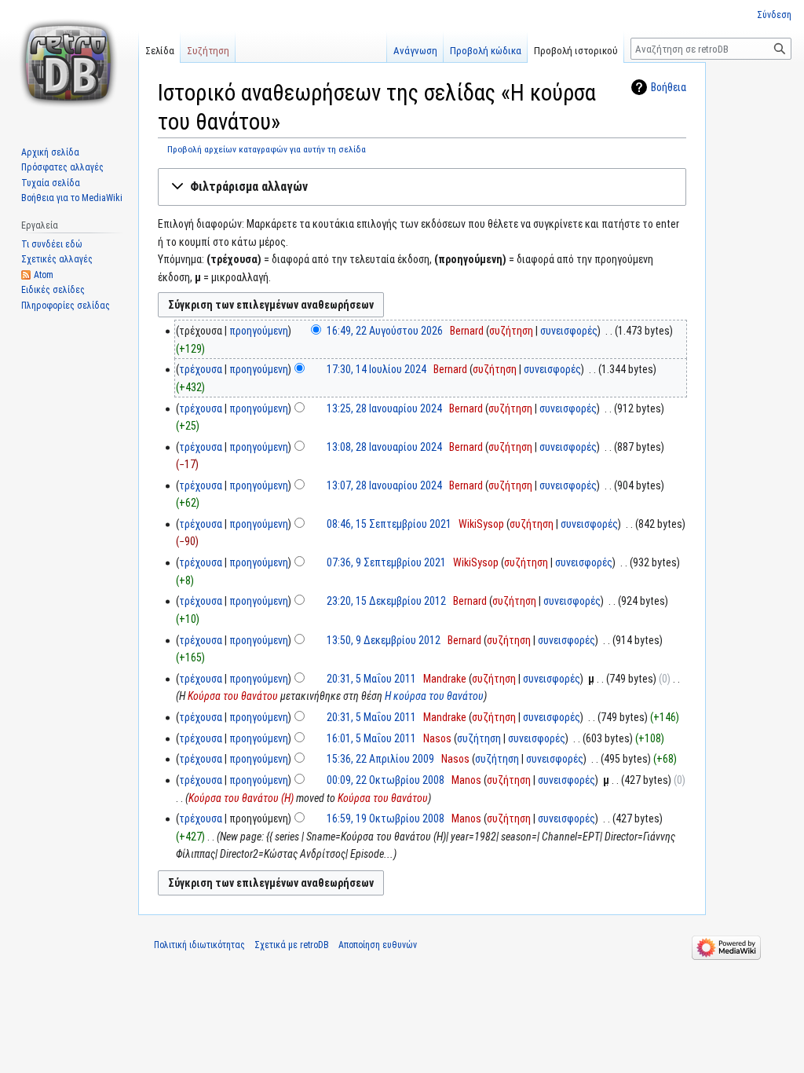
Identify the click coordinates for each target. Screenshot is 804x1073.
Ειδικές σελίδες (53, 289)
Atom (43, 274)
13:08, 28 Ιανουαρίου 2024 (384, 447)
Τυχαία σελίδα (50, 183)
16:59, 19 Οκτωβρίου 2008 (385, 818)
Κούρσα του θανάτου (233, 696)
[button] (422, 187)
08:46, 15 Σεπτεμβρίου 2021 (389, 524)
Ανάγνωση (415, 51)
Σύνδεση (774, 14)
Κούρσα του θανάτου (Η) (241, 798)
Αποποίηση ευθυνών (377, 944)
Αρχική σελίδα (50, 152)
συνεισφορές (569, 330)
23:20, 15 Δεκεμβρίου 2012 (386, 601)
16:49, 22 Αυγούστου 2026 (385, 330)
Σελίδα (159, 51)
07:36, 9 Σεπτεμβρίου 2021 (386, 562)
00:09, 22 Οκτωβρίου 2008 (385, 780)
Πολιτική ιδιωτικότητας (199, 944)
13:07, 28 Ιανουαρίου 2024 (384, 485)
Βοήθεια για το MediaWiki (71, 197)
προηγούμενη (258, 330)
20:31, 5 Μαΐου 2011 (371, 678)
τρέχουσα (200, 369)
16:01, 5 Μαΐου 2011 (371, 738)
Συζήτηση (208, 51)
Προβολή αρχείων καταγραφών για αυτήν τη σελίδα (266, 149)
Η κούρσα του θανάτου (434, 696)
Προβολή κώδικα (485, 51)
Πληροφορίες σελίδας (65, 305)
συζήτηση (511, 330)
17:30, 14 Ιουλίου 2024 (376, 369)
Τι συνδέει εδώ (51, 244)
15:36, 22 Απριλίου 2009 (380, 759)
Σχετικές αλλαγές (57, 259)
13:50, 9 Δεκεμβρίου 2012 (383, 640)
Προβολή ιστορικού (576, 51)
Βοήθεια (668, 87)
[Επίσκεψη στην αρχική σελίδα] (69, 63)
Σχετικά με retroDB (291, 944)
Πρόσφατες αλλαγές (62, 167)
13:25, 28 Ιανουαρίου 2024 (384, 408)
